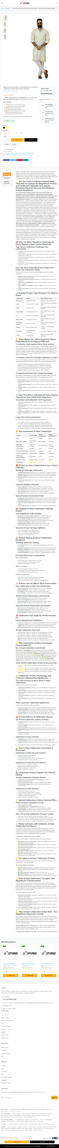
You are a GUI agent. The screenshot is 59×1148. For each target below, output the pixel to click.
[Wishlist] (17, 947)
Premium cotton (20, 154)
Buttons (31, 1128)
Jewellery (11, 1124)
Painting (18, 1111)
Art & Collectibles (11, 1121)
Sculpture (27, 1119)
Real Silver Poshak (45, 1115)
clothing (52, 235)
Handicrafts (12, 1111)
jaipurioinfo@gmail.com (26, 781)
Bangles (16, 1124)
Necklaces (41, 1124)
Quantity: (5, 136)
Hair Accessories (5, 1128)
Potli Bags (40, 1121)
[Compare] (17, 949)
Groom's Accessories (49, 1128)
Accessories (53, 1126)
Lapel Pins (25, 1126)
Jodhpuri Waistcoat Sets (16, 1117)
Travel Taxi (38, 745)
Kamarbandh (15, 1130)
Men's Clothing (4, 1115)
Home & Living (4, 1111)
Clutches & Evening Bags (22, 1121)
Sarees (14, 1113)
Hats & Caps (25, 1128)
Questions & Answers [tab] (7, 182)
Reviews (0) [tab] (7, 178)
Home (2, 8)
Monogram (21, 1130)
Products (7, 8)
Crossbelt (19, 1126)
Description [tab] (7, 174)
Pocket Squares (32, 1126)
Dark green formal (12, 154)
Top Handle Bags (19, 1119)
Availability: (7, 121)
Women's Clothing (26, 1115)
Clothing (50, 1113)
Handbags (3, 1121)
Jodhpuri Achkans (5, 1117)
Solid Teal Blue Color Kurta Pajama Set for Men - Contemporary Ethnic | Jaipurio (48, 965)
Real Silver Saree (43, 1113)
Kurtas (10, 151)
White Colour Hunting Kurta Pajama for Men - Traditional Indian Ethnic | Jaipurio (10, 965)
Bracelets (31, 1124)
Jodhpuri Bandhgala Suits (29, 1117)
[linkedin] (57, 1138)
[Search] (57, 3)
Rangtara (8, 90)
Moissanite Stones (23, 1124)
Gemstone (47, 1124)
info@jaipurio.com (7, 1005)
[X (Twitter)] (55, 1138)
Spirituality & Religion (15, 1109)
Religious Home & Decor (27, 1109)
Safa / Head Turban (38, 1128)
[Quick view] (17, 946)
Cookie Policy (38, 1146)
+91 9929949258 (9, 999)
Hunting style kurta (26, 153)
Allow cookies (51, 1145)
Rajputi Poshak (17, 1115)
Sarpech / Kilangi (37, 1130)
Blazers (19, 1113)
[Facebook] (53, 1138)
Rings (36, 1124)
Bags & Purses (33, 1121)
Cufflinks (18, 1128)
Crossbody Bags (34, 1119)
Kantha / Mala (28, 1130)
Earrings (53, 1124)
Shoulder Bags (48, 1119)
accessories (32, 563)
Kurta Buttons (46, 1126)
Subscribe (54, 1097)
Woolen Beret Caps (5, 1130)
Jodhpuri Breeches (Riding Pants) (29, 1113)
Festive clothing (28, 154)
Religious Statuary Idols (46, 1109)
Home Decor (37, 1109)
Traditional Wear (10, 153)
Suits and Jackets (36, 1115)
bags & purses (35, 572)
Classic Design (18, 153)
